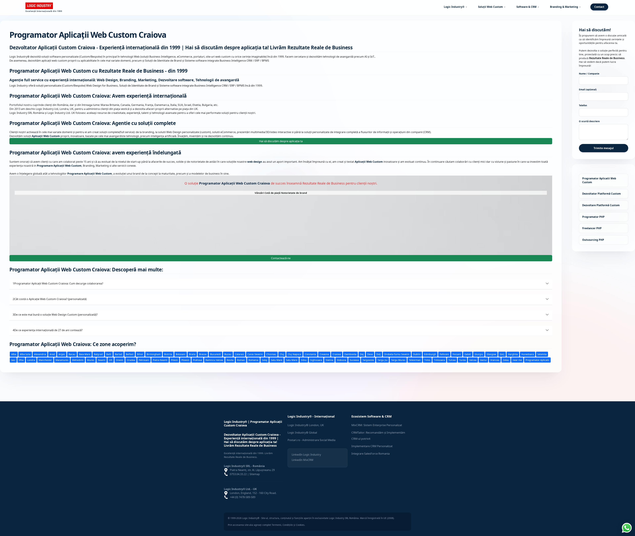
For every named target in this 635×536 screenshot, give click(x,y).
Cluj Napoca (294, 354)
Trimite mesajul (604, 148)
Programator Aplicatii (537, 359)
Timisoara (439, 359)
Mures (90, 359)
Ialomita (542, 354)
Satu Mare (276, 359)
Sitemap (255, 474)
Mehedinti (78, 359)
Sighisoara (316, 359)
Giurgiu (479, 354)
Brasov (203, 354)
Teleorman (415, 359)
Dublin (417, 354)
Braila (192, 354)
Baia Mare (84, 354)
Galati (468, 354)
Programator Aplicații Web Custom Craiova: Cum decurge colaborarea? (58, 283)
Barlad (118, 354)
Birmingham (154, 354)
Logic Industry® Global (302, 432)
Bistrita (168, 354)
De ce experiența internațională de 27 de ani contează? (48, 330)
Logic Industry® (454, 6)
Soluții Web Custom (490, 6)
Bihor (140, 354)
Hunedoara (527, 354)
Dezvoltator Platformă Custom (601, 193)
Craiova (337, 354)
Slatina (329, 359)
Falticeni (444, 354)
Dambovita (350, 354)
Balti (108, 354)
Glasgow (491, 354)
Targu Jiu (382, 359)
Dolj (378, 354)
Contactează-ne (281, 258)
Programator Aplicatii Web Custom (599, 180)
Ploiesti (185, 359)
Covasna (324, 354)
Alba (13, 354)
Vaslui (483, 359)
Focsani (457, 354)
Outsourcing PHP (593, 239)
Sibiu (304, 359)
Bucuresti (215, 354)
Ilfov (21, 359)
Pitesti (174, 359)
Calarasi (239, 354)
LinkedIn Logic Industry (306, 454)
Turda (462, 359)
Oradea (131, 359)
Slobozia (341, 359)
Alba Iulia (25, 354)
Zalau (506, 359)
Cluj (282, 354)
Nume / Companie (589, 73)
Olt (110, 359)
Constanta (310, 354)
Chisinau (271, 354)
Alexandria (40, 354)
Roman (241, 359)
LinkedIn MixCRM (302, 460)
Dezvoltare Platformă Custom (601, 205)
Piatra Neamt (160, 359)
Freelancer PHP (592, 228)
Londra (31, 359)
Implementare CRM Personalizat (372, 446)
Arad (52, 354)
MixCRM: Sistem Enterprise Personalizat (376, 425)
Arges (62, 354)
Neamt (101, 359)
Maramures (62, 359)
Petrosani (144, 359)
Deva (370, 354)
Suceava (354, 359)
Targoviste (368, 359)
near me (517, 359)
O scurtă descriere (589, 121)
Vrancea (494, 359)
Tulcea (452, 359)
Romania (253, 359)
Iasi (13, 359)
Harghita (513, 354)
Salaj (264, 359)
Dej (362, 354)
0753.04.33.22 (238, 474)
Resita (230, 359)
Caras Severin (255, 354)
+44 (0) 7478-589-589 (242, 497)
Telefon (583, 105)
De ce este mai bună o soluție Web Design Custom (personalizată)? (55, 314)
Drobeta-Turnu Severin (396, 354)
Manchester (45, 359)
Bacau (72, 354)
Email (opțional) (588, 89)
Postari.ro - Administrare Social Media (311, 440)
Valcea (472, 359)
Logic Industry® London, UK (306, 425)
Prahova (197, 359)
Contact (599, 6)
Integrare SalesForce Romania (370, 453)
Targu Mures (398, 359)
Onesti (119, 359)
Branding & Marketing (564, 6)
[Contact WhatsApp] (627, 527)
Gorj (502, 354)
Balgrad (98, 354)
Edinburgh (430, 354)
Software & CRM (526, 6)
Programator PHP (593, 216)
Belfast (129, 354)
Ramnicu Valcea (214, 359)
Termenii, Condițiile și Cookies (288, 524)
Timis (427, 359)
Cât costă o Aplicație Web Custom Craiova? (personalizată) (50, 299)
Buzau (227, 354)
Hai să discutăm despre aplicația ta (281, 141)
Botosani (180, 354)
